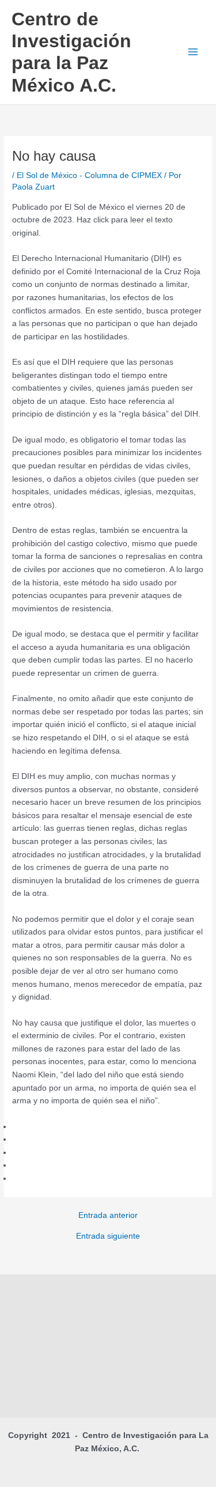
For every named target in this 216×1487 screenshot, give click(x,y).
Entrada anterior (108, 1216)
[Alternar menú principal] (193, 52)
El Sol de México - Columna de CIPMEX (89, 175)
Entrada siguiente (108, 1236)
